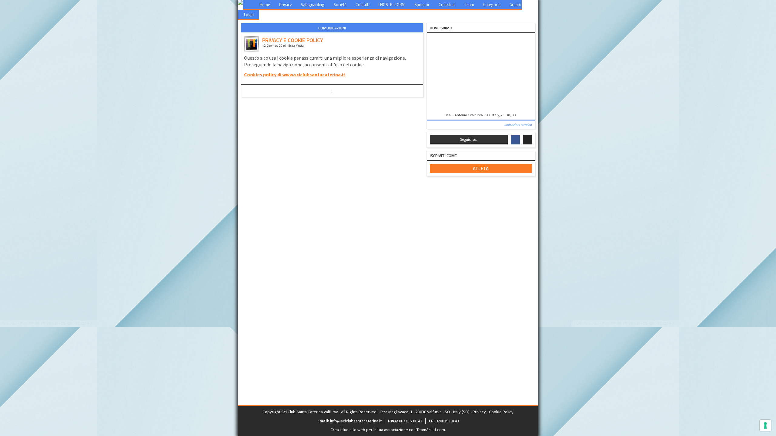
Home (264, 5)
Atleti (534, 5)
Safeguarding (312, 5)
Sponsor (422, 5)
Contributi (447, 5)
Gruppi (515, 5)
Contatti (362, 5)
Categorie (491, 5)
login (249, 15)
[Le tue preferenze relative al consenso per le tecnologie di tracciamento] (765, 425)
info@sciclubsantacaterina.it (356, 421)
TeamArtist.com (430, 429)
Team (469, 5)
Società (339, 5)
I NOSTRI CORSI (391, 5)
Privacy (285, 5)
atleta (481, 168)
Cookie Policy (501, 412)
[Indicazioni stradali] (481, 73)
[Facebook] (515, 139)
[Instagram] (527, 139)
